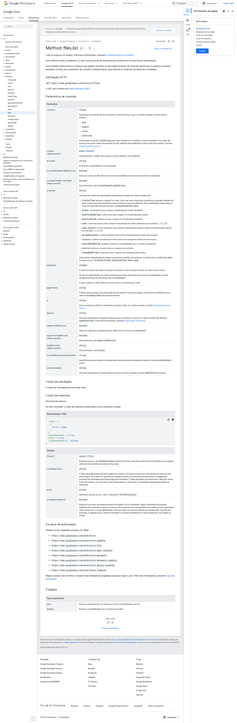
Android (139, 664)
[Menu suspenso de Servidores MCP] (141, 3)
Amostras (66, 17)
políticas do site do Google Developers (120, 642)
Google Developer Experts (51, 673)
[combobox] (184, 3)
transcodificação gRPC (79, 88)
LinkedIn (91, 677)
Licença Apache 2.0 (71, 642)
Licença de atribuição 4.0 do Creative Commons (135, 640)
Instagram (92, 673)
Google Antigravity (144, 682)
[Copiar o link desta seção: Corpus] (59, 589)
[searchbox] (18, 26)
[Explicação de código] (168, 419)
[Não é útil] (173, 41)
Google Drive (67, 3)
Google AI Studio (143, 677)
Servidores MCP (130, 3)
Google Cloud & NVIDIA (50, 682)
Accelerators (45, 677)
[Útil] (169, 41)
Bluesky (91, 668)
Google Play (141, 690)
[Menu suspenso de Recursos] (117, 3)
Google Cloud (141, 686)
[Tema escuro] (173, 419)
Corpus (89, 151)
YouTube (92, 686)
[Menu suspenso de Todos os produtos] (99, 3)
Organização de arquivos (90, 146)
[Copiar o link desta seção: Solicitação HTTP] (69, 77)
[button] (18, 38)
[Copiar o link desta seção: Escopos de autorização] (79, 524)
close (232, 11)
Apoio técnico (82, 17)
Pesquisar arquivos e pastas (119, 55)
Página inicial (50, 3)
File (63, 427)
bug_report (223, 11)
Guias (21, 17)
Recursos (109, 3)
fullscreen (228, 11)
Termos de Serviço (48, 717)
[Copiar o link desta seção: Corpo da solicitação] (74, 382)
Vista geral (8, 17)
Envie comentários (163, 48)
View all (139, 695)
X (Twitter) (92, 682)
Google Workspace (67, 41)
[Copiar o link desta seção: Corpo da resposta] (72, 395)
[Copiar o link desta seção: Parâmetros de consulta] (79, 96)
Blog (90, 664)
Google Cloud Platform (118, 706)
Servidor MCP (50, 17)
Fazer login (228, 3)
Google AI (138, 706)
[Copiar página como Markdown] (90, 48)
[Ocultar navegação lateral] (33, 718)
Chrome (139, 668)
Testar (202, 51)
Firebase (139, 673)
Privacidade (64, 717)
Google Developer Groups (51, 668)
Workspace (27, 3)
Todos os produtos (87, 3)
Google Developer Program (52, 664)
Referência (34, 17)
